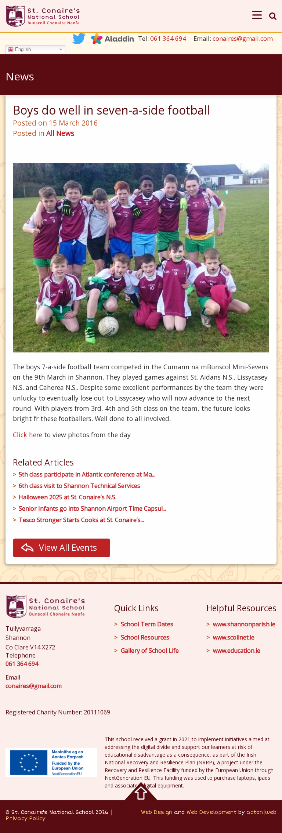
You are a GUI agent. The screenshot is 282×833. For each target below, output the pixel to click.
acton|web (261, 812)
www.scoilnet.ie (233, 637)
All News (60, 133)
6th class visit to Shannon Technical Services (79, 486)
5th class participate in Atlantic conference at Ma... (87, 474)
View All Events (68, 547)
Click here (27, 434)
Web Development (211, 812)
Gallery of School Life (150, 651)
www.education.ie (236, 651)
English (22, 49)
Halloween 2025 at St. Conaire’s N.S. (67, 497)
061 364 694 (168, 38)
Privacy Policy (25, 818)
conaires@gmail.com (243, 38)
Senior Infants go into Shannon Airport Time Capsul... (92, 509)
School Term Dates (147, 624)
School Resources (145, 637)
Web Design (156, 812)
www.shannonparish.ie (244, 624)
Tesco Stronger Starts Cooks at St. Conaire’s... (81, 520)
